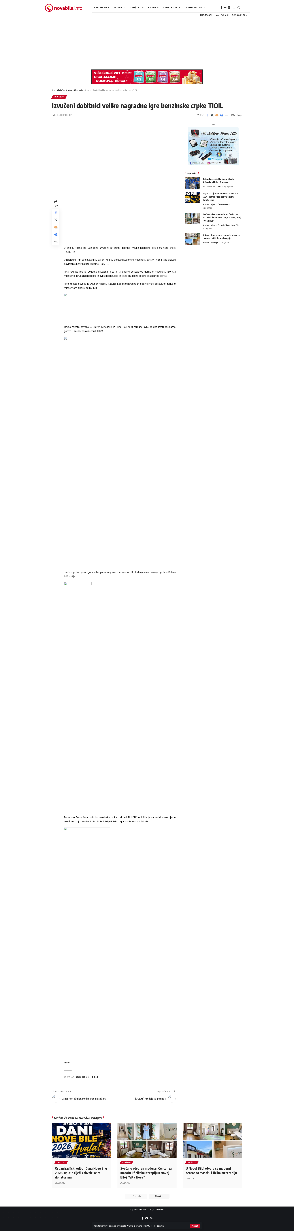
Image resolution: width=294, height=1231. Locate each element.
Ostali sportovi (208, 186)
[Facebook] (221, 8)
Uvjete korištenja (155, 1226)
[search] (238, 7)
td (92, 1077)
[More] (226, 115)
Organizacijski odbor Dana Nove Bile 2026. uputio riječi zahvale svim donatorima (220, 196)
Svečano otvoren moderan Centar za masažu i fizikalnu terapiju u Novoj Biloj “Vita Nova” (221, 217)
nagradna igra (83, 1077)
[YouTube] (225, 8)
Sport (219, 186)
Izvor (67, 1062)
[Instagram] (229, 8)
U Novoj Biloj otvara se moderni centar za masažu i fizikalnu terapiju (211, 1170)
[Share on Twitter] (212, 115)
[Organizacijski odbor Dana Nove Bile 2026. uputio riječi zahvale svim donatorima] (192, 197)
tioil (96, 1077)
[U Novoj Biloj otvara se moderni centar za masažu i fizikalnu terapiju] (192, 239)
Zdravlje (221, 225)
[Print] (221, 115)
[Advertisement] (145, 43)
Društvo (59, 97)
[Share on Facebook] (207, 115)
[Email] (217, 115)
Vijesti (213, 204)
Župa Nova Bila (224, 204)
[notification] (234, 7)
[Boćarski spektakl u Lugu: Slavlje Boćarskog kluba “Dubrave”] (192, 183)
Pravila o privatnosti (136, 1226)
